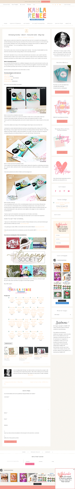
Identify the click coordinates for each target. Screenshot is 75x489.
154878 (19, 326)
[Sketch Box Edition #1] (62, 74)
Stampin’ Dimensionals (33, 301)
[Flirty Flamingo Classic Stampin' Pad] (40, 336)
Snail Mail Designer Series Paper (19, 303)
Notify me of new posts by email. (11, 437)
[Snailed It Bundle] (12, 299)
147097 (26, 313)
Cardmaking (25, 37)
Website (6, 425)
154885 (41, 316)
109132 (12, 337)
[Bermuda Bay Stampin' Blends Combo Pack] (19, 322)
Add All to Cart (8, 343)
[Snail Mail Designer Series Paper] (19, 301)
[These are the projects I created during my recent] (57, 276)
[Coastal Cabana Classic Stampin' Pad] (26, 310)
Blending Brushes (19, 310)
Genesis (35, 487)
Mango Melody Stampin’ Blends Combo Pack (26, 326)
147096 (33, 337)
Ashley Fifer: (6, 76)
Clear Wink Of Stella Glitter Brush (33, 324)
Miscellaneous (31, 37)
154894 (12, 325)
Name (5, 412)
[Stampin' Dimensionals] (33, 299)
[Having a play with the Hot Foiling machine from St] (66, 276)
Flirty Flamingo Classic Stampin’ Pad (40, 338)
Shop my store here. (39, 226)
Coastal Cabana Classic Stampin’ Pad (26, 312)
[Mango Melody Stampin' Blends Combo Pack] (26, 324)
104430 (33, 302)
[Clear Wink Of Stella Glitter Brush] (33, 322)
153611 (19, 311)
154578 (26, 302)
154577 (19, 304)
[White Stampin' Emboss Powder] (12, 335)
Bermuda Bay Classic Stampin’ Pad (33, 337)
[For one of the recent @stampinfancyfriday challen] (57, 294)
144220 (41, 302)
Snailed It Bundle (12, 300)
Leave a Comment (26, 362)
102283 (41, 323)
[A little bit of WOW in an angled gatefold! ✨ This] (57, 267)
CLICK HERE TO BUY (62, 92)
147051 (26, 337)
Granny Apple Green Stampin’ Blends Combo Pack (41, 314)
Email (5, 419)
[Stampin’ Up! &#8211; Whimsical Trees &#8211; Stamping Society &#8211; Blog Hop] (41, 351)
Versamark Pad (40, 322)
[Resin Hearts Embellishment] (26, 299)
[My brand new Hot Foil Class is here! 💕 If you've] (57, 285)
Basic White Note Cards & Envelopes (12, 312)
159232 (12, 313)
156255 (12, 301)
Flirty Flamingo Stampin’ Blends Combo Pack (33, 314)
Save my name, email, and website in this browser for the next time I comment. (21, 433)
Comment (6, 397)
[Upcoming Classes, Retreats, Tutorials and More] (62, 150)
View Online (59, 207)
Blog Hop (20, 37)
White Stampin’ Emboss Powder (12, 337)
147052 (41, 339)
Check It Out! (45, 1)
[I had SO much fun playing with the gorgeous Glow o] (66, 267)
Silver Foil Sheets (19, 334)
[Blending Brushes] (19, 309)
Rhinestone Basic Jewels (41, 301)
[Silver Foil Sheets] (19, 333)
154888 (26, 328)
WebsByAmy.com (54, 487)
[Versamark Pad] (40, 321)
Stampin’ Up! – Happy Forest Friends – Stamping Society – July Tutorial (10, 356)
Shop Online (65, 207)
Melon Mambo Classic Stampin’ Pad (26, 337)
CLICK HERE (62, 121)
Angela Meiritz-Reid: (8, 77)
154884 (34, 316)
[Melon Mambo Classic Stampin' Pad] (26, 335)
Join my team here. (24, 223)
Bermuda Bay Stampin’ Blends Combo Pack (19, 325)
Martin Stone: (7, 74)
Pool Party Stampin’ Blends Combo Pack (12, 324)
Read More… (30, 375)
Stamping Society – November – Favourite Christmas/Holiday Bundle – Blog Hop (25, 356)
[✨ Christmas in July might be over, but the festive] (66, 294)
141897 (34, 325)
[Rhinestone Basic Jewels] (40, 299)
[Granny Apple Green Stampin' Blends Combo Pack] (40, 312)
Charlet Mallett (7, 79)
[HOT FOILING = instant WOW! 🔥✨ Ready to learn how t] (66, 285)
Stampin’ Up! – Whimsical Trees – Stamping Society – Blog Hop (41, 356)
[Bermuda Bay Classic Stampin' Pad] (33, 335)
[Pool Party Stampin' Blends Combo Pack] (12, 322)
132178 (19, 335)
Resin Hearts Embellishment (26, 301)
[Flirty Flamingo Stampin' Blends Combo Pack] (33, 312)
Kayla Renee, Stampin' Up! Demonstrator (37, 14)
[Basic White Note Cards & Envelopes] (12, 310)
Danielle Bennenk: (8, 81)
